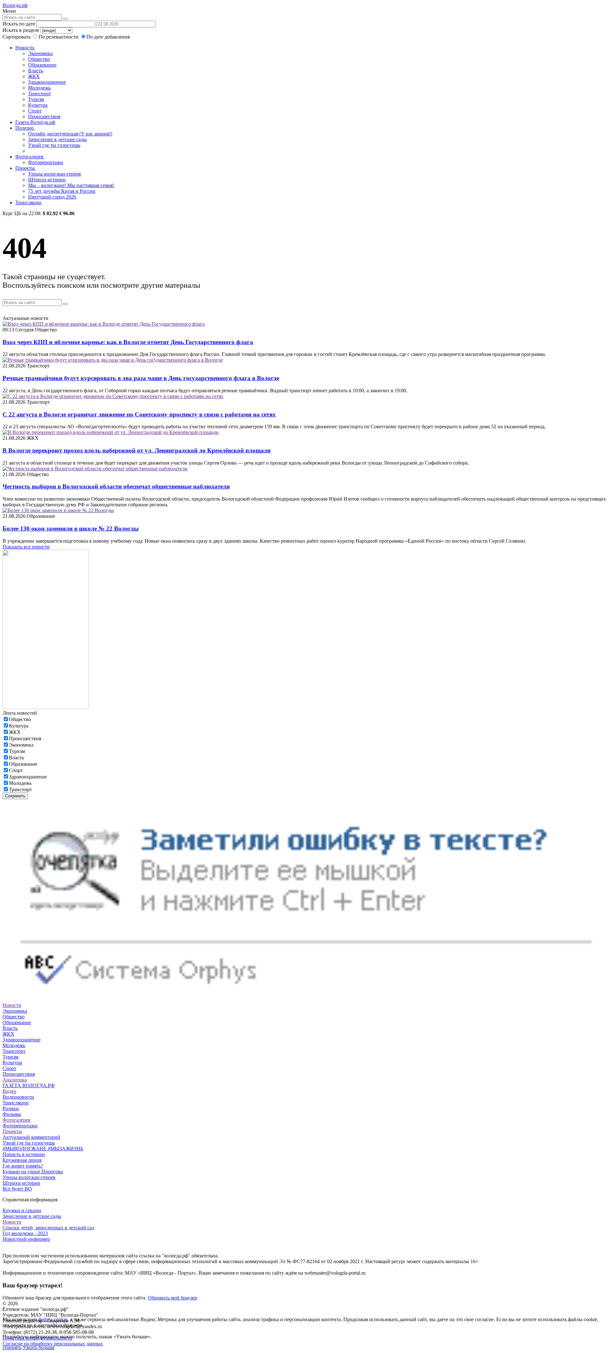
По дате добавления (108, 37)
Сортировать (17, 37)
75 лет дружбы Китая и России (61, 191)
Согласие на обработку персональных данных (53, 1343)
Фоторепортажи (45, 162)
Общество (39, 59)
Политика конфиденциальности (37, 1338)
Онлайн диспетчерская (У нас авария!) (70, 133)
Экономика (40, 53)
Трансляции (28, 202)
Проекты (25, 168)
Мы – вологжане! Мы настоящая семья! (71, 185)
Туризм (36, 99)
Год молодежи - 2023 (25, 1233)
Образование (42, 65)
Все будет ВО (17, 1188)
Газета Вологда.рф (35, 122)
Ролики (11, 1108)
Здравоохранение (47, 82)
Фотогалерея (29, 156)
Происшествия (44, 116)
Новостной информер (26, 1239)
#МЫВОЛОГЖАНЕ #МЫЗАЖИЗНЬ (43, 1148)
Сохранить (15, 795)
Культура (37, 105)
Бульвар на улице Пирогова (33, 1171)
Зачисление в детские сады (57, 139)
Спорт (35, 110)
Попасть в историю (24, 1154)
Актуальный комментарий (31, 1137)
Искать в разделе (21, 30)
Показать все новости (26, 546)
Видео (9, 1091)
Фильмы (12, 1114)
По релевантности (59, 37)
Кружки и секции (22, 1210)
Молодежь (39, 87)
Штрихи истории (47, 179)
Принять (12, 1347)
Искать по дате (19, 23)
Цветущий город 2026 (52, 196)
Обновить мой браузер (172, 1297)
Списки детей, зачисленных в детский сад (48, 1227)
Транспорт (39, 93)
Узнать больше (39, 1347)
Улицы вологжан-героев (54, 174)
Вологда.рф (15, 5)
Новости (25, 47)
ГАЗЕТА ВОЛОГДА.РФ (29, 1085)
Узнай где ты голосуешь (54, 145)
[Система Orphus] (306, 999)
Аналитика (15, 1079)
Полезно (25, 128)
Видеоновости (18, 1097)
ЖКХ (34, 76)
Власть (35, 70)
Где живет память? (23, 1165)
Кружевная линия (22, 1160)
